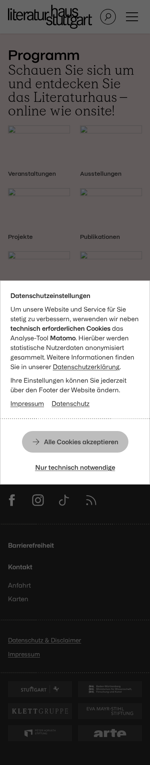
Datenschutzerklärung (86, 366)
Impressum (27, 403)
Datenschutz (71, 403)
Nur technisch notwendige (75, 467)
